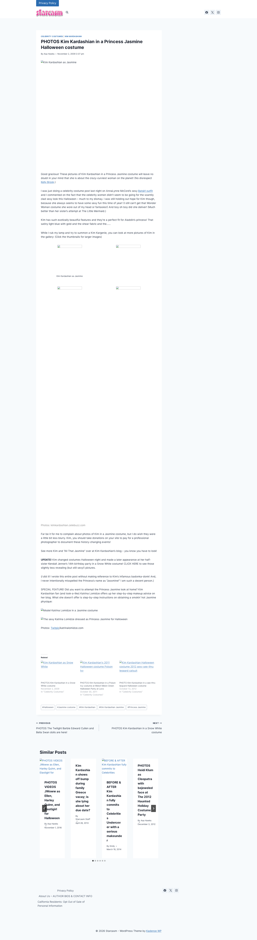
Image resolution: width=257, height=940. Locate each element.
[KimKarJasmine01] (128, 397)
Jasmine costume (66, 707)
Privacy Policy (47, 3)
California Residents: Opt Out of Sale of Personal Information (61, 903)
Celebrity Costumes (52, 36)
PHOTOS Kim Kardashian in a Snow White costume (137, 728)
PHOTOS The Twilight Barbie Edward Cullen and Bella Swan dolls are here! (65, 728)
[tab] (93, 861)
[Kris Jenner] (69, 397)
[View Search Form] (67, 12)
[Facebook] (206, 12)
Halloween (48, 707)
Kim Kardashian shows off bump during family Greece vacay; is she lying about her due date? (83, 788)
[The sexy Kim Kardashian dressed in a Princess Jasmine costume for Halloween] (69, 260)
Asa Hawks (49, 54)
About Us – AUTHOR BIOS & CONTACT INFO (65, 896)
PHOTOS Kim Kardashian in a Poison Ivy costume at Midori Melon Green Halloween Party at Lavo (98, 685)
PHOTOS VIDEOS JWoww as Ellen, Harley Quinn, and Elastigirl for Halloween (52, 800)
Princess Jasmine (137, 707)
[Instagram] (218, 12)
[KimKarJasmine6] (128, 260)
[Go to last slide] (44, 808)
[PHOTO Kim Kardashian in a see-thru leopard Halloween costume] (137, 671)
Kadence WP (154, 930)
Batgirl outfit (145, 190)
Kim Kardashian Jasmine (111, 707)
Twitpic (55, 627)
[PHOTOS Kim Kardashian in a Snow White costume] (59, 671)
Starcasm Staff (83, 819)
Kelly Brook (47, 182)
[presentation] (52, 767)
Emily (112, 846)
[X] (212, 12)
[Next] (153, 808)
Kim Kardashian (73, 36)
